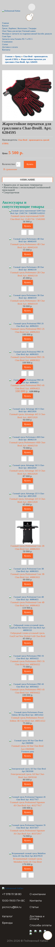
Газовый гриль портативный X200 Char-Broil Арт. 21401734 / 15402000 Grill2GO (27, 219)
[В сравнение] (31, 232)
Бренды (7, 922)
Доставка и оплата (10, 47)
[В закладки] (24, 232)
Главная (5, 23)
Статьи (5, 44)
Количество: (9, 164)
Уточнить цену (27, 751)
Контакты (6, 50)
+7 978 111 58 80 (11, 894)
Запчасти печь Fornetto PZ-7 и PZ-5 (17, 39)
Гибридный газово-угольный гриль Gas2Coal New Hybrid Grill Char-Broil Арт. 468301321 (27, 636)
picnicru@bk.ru (11, 907)
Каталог (7, 916)
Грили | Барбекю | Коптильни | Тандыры (19, 28)
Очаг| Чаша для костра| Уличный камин (19, 31)
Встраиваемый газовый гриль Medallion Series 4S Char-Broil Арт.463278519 (27, 862)
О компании (7, 42)
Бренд (18, 56)
